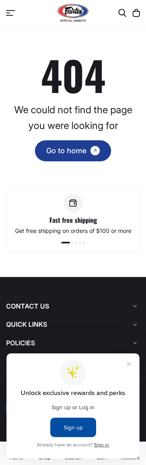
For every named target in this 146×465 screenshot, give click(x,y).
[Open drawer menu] (10, 13)
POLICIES (20, 343)
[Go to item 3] (80, 242)
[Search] (122, 13)
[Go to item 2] (76, 242)
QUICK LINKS (26, 324)
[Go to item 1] (67, 242)
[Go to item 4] (84, 242)
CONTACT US (27, 306)
